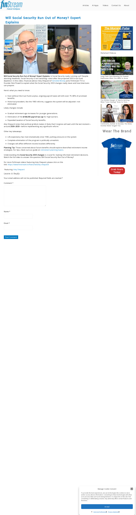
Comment (8, 183)
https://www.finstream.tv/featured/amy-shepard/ (28, 164)
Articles (86, 5)
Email (7, 223)
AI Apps (95, 5)
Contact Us (116, 5)
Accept (107, 507)
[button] (132, 489)
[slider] (81, 70)
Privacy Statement (113, 512)
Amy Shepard (18, 169)
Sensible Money (58, 81)
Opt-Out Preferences (100, 512)
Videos (105, 5)
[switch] (76, 71)
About (126, 5)
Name (7, 211)
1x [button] (88, 71)
